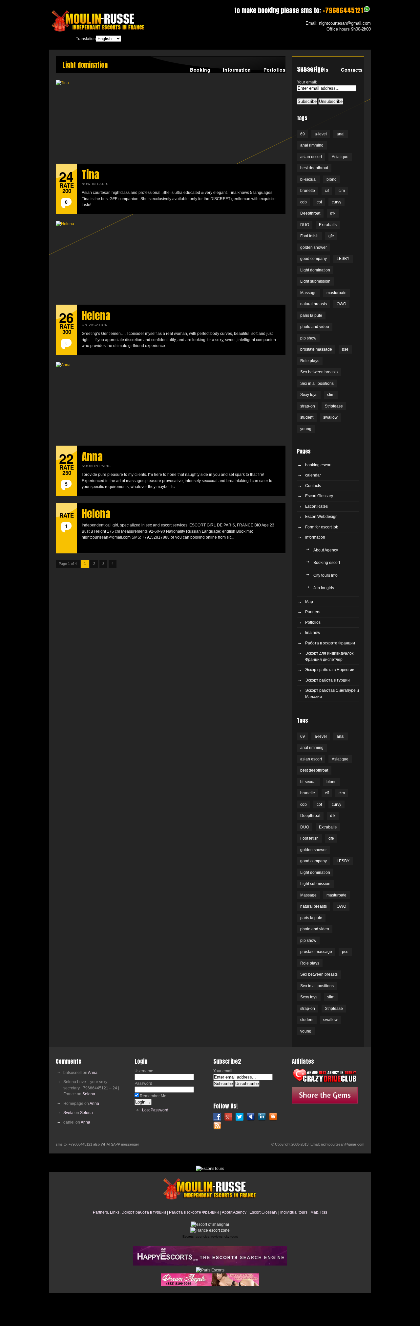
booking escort (318, 465)
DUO (304, 224)
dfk (332, 213)
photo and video (314, 326)
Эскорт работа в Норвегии (329, 669)
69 (302, 134)
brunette (307, 190)
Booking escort (326, 562)
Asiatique (340, 156)
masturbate (336, 293)
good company (313, 258)
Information (237, 69)
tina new (312, 632)
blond (331, 179)
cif (327, 190)
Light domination (315, 270)
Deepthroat (310, 213)
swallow (330, 417)
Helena (96, 316)
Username (144, 1071)
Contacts (352, 69)
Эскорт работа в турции (327, 680)
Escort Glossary (319, 496)
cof (319, 202)
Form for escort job (321, 527)
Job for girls (313, 69)
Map (309, 601)
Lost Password (155, 1110)
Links (114, 1212)
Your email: (307, 82)
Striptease (334, 406)
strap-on (307, 406)
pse (345, 349)
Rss (323, 1212)
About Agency (325, 550)
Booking (200, 69)
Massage (308, 293)
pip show (308, 338)
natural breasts (313, 304)
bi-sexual (308, 179)
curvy (336, 202)
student (306, 417)
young (305, 429)
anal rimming (312, 145)
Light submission (315, 281)
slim (330, 394)
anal (341, 134)
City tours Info (325, 575)
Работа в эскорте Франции (330, 643)
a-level (321, 134)
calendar (313, 475)
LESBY (343, 258)
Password (143, 1083)
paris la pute (311, 315)
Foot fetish (309, 236)
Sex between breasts (319, 372)
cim (342, 190)
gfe (331, 236)
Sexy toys (308, 394)
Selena (88, 1094)
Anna (92, 457)
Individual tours (293, 1212)
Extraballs (328, 224)
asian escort (311, 156)
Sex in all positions (317, 383)
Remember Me (152, 1096)
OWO (341, 304)
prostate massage (316, 349)
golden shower (313, 247)
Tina (90, 175)
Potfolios (274, 69)
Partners (312, 612)
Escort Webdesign (321, 516)
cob (303, 202)
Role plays (309, 361)
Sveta (68, 1112)
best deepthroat (314, 168)
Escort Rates (316, 506)
